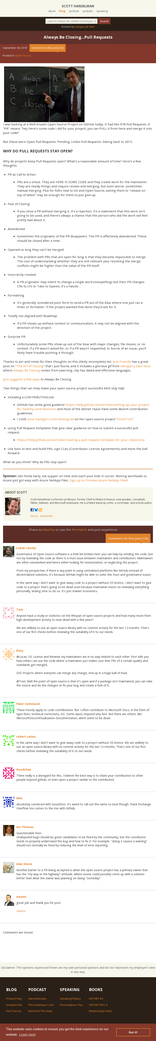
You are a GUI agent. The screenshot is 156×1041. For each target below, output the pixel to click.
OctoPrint (124, 419)
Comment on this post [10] (47, 48)
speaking (102, 11)
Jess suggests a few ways (21, 379)
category (80, 26)
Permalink (79, 530)
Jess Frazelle (122, 361)
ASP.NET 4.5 (96, 998)
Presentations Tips (71, 1005)
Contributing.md (62, 419)
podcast (74, 11)
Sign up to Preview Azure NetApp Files (98, 480)
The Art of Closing (29, 366)
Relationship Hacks (100, 1011)
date (92, 26)
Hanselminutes (37, 998)
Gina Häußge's (38, 419)
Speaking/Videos (70, 998)
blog (62, 11)
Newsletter (46, 516)
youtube (88, 11)
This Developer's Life (41, 1005)
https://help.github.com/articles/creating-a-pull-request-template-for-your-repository (81, 440)
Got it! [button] (133, 1032)
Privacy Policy (14, 998)
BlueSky (49, 530)
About (34, 516)
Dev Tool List (13, 1011)
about (51, 11)
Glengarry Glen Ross (135, 366)
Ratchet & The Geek (40, 1011)
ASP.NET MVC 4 (98, 1005)
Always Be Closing (26, 370)
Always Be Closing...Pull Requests (78, 37)
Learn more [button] (27, 1034)
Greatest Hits (14, 1005)
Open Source (23, 55)
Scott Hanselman (78, 6)
